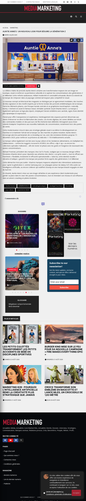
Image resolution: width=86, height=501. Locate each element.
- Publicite (6, 483)
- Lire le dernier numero (12, 479)
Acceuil (5, 28)
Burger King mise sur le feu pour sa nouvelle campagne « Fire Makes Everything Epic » (64, 350)
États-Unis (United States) (14, 86)
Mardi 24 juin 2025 (10, 35)
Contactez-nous (33, 2)
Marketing (14, 28)
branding (69, 186)
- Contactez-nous (9, 459)
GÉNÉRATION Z (24, 186)
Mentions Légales (50, 2)
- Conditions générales (11, 464)
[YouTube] (67, 2)
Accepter (76, 493)
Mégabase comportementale (20, 304)
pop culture (9, 190)
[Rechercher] (76, 16)
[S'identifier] (71, 16)
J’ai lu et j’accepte (58, 493)
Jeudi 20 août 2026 (53, 400)
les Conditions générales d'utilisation (58, 493)
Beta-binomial (14, 306)
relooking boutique (39, 186)
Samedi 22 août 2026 (11, 359)
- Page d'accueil (9, 451)
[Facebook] (64, 2)
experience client (23, 190)
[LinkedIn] (71, 2)
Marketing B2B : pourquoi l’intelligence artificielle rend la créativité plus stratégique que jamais (20, 391)
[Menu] (81, 16)
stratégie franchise (56, 186)
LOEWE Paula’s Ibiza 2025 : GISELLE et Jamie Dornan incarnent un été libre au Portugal (20, 277)
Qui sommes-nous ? (15, 2)
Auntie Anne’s (10, 186)
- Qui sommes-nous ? (11, 455)
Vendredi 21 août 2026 (54, 359)
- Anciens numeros (10, 475)
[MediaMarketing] (43, 8)
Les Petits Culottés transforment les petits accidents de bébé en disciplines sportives (19, 350)
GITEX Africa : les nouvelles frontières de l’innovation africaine (22, 235)
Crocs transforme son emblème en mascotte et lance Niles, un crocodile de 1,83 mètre (64, 391)
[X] (78, 2)
